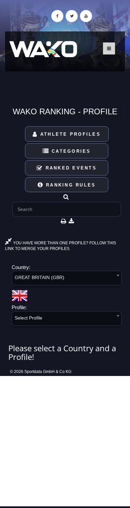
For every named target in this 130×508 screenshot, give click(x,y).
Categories (70, 151)
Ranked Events (70, 167)
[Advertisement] (65, 441)
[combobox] (67, 279)
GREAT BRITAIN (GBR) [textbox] (39, 277)
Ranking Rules (70, 184)
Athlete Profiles (69, 134)
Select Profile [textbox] (28, 318)
